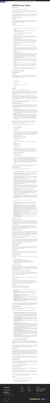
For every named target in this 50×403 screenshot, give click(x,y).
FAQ (21, 392)
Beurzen (32, 1)
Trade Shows (22, 388)
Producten (16, 1)
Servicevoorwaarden (30, 389)
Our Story (28, 388)
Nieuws (20, 1)
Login (44, 1)
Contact (28, 1)
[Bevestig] (46, 393)
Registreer (41, 1)
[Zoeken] (46, 2)
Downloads (24, 1)
